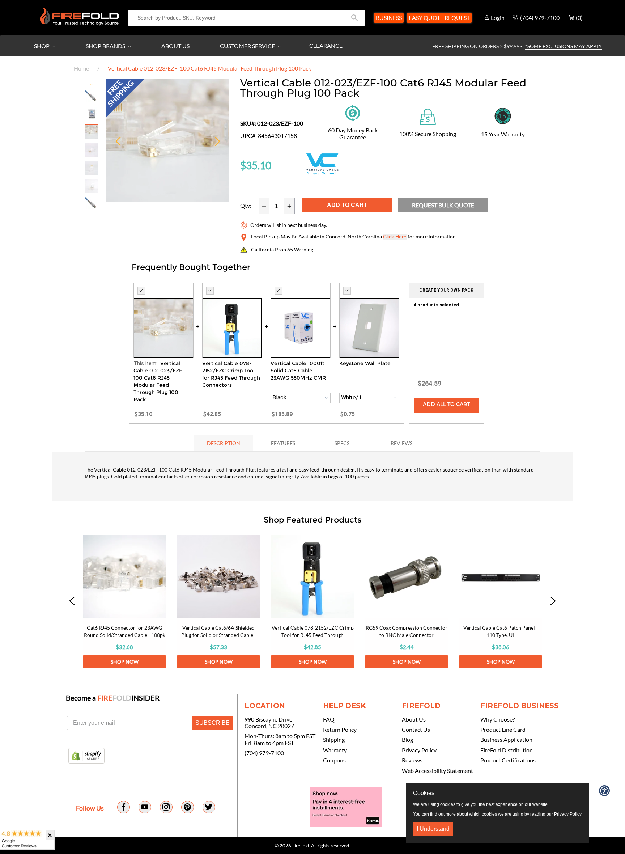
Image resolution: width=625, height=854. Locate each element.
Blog (407, 739)
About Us (175, 45)
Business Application (506, 739)
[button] (72, 601)
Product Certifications (508, 760)
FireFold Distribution (506, 750)
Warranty (335, 750)
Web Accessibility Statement (437, 771)
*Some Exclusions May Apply (563, 46)
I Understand (433, 829)
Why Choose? (497, 719)
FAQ (329, 719)
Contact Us (416, 729)
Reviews (412, 760)
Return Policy (340, 729)
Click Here (395, 237)
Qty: (245, 205)
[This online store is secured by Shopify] (86, 756)
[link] (124, 601)
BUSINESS (389, 17)
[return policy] (352, 112)
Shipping (334, 739)
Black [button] (279, 397)
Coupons (334, 760)
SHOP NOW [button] (125, 662)
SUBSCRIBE (212, 723)
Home (81, 68)
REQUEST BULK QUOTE (443, 205)
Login (498, 17)
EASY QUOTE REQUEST (439, 17)
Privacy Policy (419, 750)
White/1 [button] (351, 397)
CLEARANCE (326, 45)
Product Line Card (503, 729)
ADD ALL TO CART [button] (446, 404)
